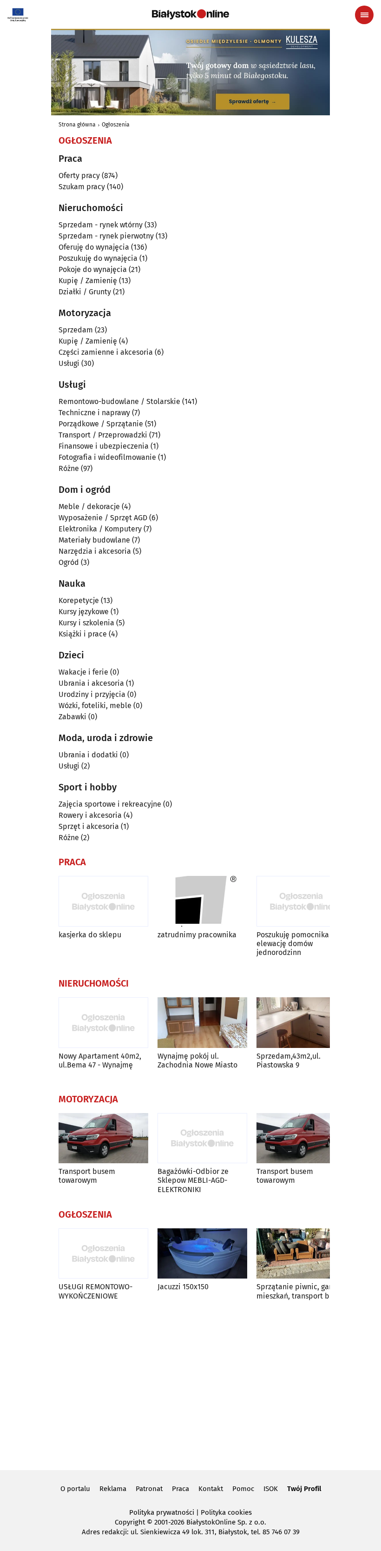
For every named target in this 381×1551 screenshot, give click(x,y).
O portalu (75, 1489)
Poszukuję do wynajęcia (98, 258)
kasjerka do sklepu (90, 934)
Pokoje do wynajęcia (93, 269)
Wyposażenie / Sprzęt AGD (103, 517)
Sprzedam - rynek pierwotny (106, 236)
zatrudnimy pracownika (197, 934)
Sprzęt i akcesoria (89, 826)
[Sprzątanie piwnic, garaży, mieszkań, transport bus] (301, 1253)
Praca (180, 1489)
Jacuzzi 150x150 (183, 1286)
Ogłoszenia (116, 124)
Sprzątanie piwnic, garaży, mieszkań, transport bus (300, 1291)
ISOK (270, 1489)
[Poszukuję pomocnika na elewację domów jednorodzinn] (301, 901)
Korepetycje (79, 600)
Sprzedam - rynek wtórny (101, 224)
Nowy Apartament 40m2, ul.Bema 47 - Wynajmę (100, 1060)
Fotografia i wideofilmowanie (107, 457)
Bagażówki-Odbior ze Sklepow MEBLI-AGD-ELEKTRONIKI (193, 1180)
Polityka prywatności (161, 1512)
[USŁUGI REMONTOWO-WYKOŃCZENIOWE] (103, 1253)
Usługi (69, 363)
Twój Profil (304, 1489)
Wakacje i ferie (83, 672)
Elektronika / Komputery (100, 528)
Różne (69, 468)
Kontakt (210, 1489)
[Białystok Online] (190, 14)
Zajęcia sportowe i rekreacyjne (110, 804)
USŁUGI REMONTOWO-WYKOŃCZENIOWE (95, 1291)
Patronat (149, 1489)
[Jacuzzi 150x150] (202, 1253)
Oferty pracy (79, 175)
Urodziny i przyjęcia (92, 694)
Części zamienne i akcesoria (106, 352)
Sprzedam (76, 329)
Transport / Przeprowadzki (103, 435)
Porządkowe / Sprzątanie (101, 423)
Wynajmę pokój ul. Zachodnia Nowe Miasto (197, 1060)
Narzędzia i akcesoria (95, 551)
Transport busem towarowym (87, 1176)
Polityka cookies (226, 1512)
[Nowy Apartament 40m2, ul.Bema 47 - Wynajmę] (103, 1022)
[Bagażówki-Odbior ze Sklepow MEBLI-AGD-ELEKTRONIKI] (202, 1138)
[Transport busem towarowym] (103, 1138)
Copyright (130, 1522)
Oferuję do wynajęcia (94, 247)
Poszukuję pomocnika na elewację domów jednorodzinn (297, 943)
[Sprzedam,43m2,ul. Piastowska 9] (301, 1022)
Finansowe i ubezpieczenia (104, 446)
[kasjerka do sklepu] (103, 901)
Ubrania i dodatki (88, 754)
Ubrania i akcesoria (91, 683)
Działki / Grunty (85, 291)
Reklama (112, 1489)
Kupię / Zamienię (88, 280)
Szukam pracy (82, 186)
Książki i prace (83, 634)
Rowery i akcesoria (90, 815)
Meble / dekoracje (89, 506)
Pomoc (243, 1489)
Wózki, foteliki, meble (95, 705)
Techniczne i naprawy (94, 412)
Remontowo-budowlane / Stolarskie (119, 401)
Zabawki (72, 716)
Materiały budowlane (94, 540)
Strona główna (77, 124)
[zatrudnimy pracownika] (202, 901)
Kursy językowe (84, 611)
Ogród (69, 562)
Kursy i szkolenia (86, 622)
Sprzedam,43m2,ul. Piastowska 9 (288, 1060)
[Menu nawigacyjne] (364, 15)
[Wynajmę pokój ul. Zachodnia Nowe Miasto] (202, 1022)
